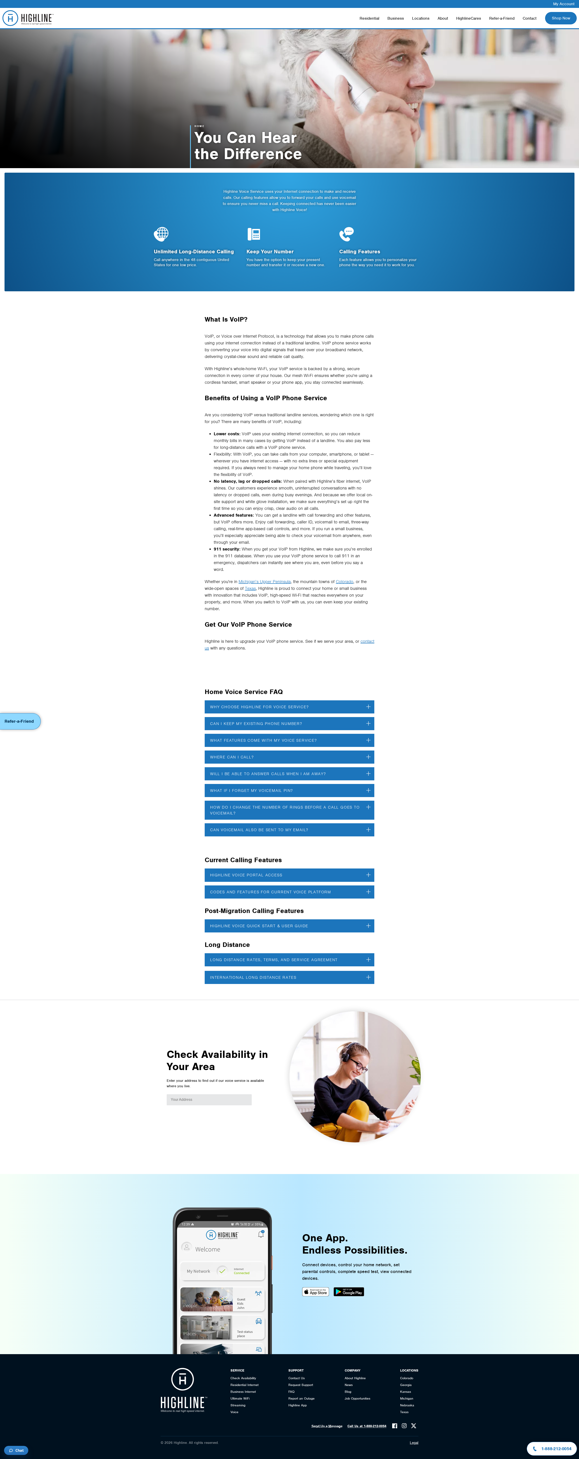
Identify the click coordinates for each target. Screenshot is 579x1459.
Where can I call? (232, 757)
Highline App (297, 1405)
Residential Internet (244, 1385)
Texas (250, 588)
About (443, 18)
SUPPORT (296, 1370)
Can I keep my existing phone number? (256, 723)
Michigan (406, 1398)
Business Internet (243, 1392)
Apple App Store (315, 1291)
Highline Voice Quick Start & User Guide (259, 925)
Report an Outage (301, 1398)
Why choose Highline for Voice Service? (259, 706)
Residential (369, 18)
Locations (421, 18)
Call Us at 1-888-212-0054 (366, 1426)
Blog (348, 1392)
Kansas (405, 1392)
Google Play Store (349, 1291)
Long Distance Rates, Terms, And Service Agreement (274, 959)
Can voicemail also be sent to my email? (259, 829)
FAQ (291, 1392)
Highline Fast (28, 18)
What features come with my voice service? (263, 740)
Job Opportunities (357, 1398)
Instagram (404, 1425)
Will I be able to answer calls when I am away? (268, 773)
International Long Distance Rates (253, 977)
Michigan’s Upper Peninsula (265, 581)
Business (395, 18)
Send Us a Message (326, 1426)
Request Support (300, 1385)
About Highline (355, 1378)
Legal (414, 1442)
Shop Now (561, 18)
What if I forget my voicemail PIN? (251, 790)
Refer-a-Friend (502, 18)
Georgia (406, 1385)
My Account (563, 3)
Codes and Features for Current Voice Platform (270, 892)
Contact (529, 18)
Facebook (394, 1425)
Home (199, 126)
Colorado (344, 581)
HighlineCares (468, 18)
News (349, 1385)
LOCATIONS (409, 1370)
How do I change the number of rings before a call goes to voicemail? (285, 810)
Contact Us (296, 1378)
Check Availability (243, 1378)
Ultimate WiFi (239, 1398)
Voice (234, 1412)
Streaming (237, 1405)
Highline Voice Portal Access (246, 875)
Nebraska (407, 1405)
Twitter (413, 1425)
